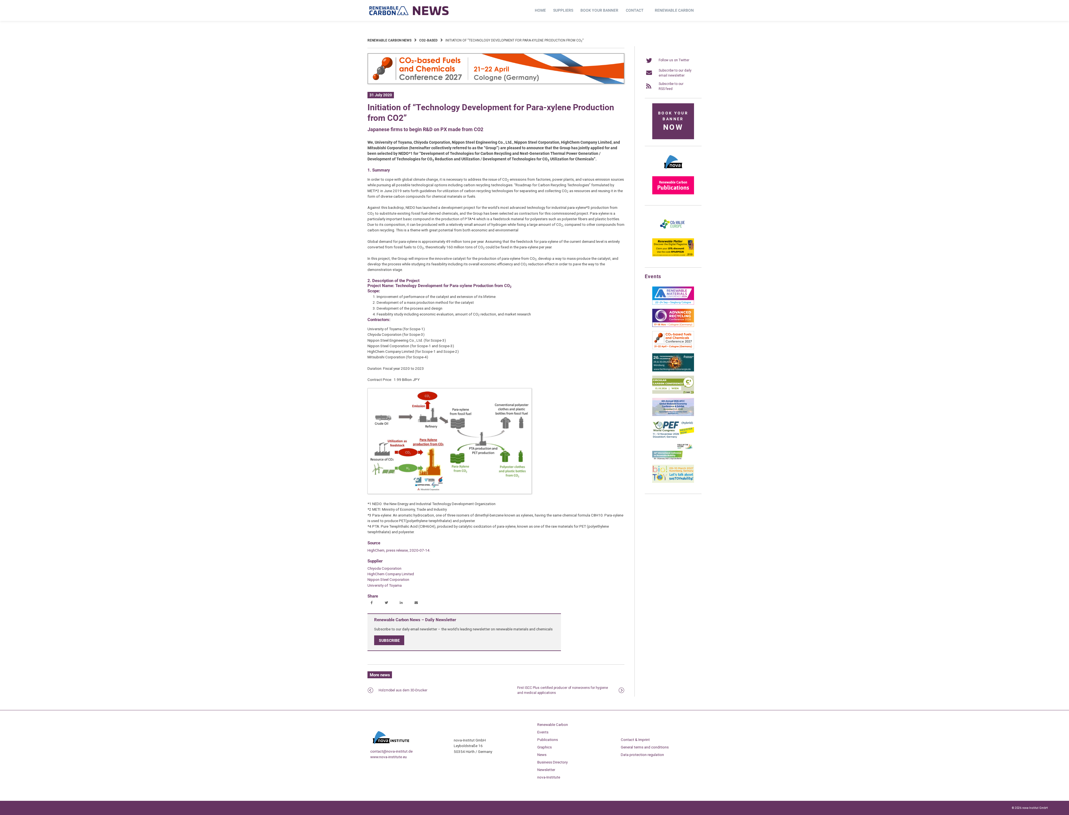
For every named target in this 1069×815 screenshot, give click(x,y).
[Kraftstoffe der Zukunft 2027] (673, 459)
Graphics (544, 747)
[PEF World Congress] (673, 437)
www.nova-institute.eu (388, 757)
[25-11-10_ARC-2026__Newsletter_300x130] (673, 326)
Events (542, 732)
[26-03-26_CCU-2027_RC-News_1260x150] (495, 83)
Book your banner (599, 10)
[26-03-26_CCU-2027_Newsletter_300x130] (673, 348)
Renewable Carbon (674, 10)
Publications (547, 739)
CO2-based (428, 40)
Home (540, 10)
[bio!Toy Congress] (673, 482)
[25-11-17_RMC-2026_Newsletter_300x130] (673, 303)
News (541, 754)
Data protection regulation (642, 754)
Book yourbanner (673, 121)
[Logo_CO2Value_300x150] (673, 233)
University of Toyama (384, 585)
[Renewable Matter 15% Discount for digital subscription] (673, 255)
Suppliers (563, 10)
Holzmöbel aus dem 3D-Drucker (403, 690)
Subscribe (389, 640)
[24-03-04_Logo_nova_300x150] (673, 171)
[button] (372, 603)
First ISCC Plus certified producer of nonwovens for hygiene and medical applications (562, 690)
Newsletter (546, 769)
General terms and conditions (645, 747)
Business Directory (552, 762)
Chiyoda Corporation (384, 568)
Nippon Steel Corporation (388, 579)
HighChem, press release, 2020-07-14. (398, 550)
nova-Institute (548, 777)
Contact (635, 10)
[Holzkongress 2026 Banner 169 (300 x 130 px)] (673, 370)
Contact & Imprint (635, 739)
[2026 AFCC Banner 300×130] (673, 415)
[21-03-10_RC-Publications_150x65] (673, 193)
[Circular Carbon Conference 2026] (673, 393)
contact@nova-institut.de (391, 751)
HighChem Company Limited (390, 574)
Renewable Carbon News (389, 40)
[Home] (409, 10)
